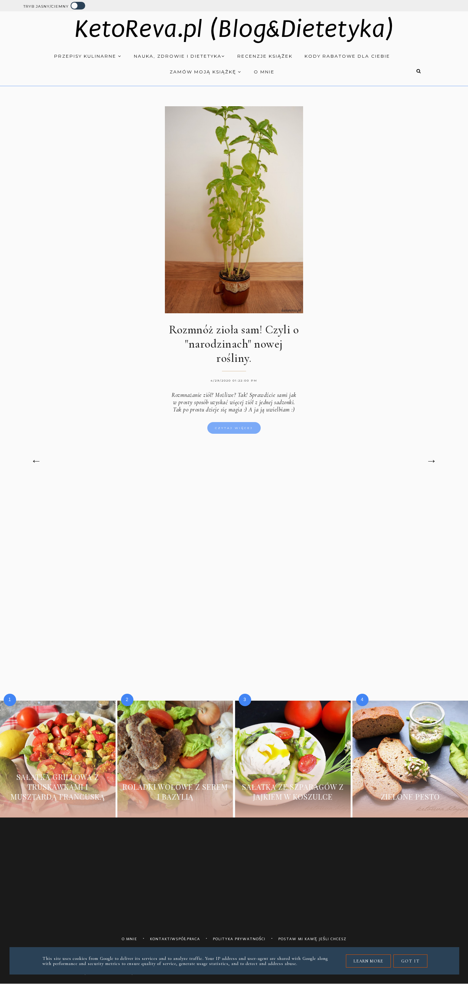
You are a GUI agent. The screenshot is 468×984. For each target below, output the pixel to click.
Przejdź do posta (57, 807)
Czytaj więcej (234, 428)
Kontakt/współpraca (175, 939)
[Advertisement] (234, 544)
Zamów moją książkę (204, 71)
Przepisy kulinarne (86, 56)
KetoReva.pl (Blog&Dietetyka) (234, 29)
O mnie (264, 71)
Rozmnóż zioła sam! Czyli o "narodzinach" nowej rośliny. (234, 343)
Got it (410, 961)
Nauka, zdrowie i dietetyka (178, 56)
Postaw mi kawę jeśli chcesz (312, 939)
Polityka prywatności (239, 939)
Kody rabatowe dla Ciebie (347, 56)
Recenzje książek (264, 56)
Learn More (368, 961)
